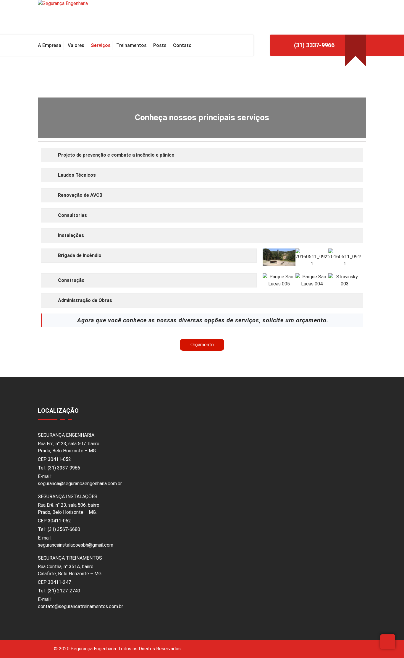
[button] (268, 258)
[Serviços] (100, 45)
